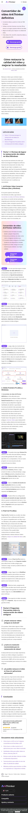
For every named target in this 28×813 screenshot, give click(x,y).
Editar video (14, 70)
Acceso (25, 2)
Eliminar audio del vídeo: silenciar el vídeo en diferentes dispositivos (14, 757)
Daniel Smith (8, 69)
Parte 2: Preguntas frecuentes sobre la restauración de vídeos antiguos (14, 143)
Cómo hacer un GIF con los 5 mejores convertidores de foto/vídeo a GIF (13, 742)
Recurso (11, 774)
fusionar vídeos (11, 420)
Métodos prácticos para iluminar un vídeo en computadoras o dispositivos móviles (14, 767)
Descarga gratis (15, 42)
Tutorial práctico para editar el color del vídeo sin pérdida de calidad (14, 762)
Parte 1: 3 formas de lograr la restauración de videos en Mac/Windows (13, 137)
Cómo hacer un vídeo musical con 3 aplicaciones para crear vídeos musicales (14, 747)
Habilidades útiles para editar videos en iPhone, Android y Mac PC (14, 752)
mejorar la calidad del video (14, 536)
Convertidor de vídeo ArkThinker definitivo (12, 14)
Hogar (6, 774)
